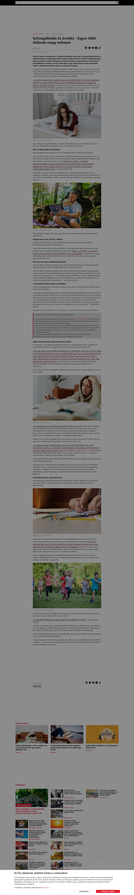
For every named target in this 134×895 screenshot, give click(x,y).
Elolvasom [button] (45, 887)
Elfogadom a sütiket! (108, 891)
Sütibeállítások (84, 891)
